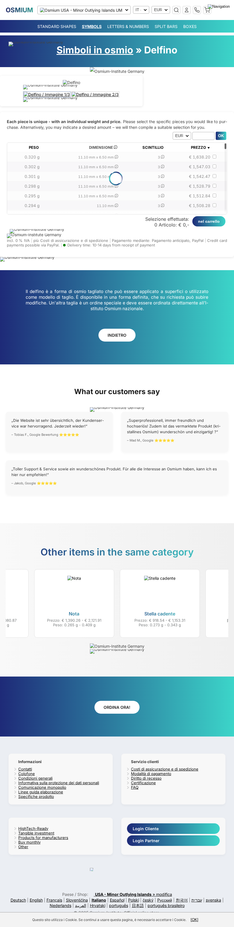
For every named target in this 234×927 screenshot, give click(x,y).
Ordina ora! (117, 707)
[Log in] (187, 10)
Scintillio (153, 147)
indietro (117, 335)
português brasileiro (166, 905)
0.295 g (32, 195)
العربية (80, 905)
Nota (74, 614)
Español (117, 900)
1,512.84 (199, 195)
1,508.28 (199, 205)
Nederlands (60, 905)
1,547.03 (199, 166)
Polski (133, 900)
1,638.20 (199, 156)
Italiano (99, 900)
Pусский (164, 900)
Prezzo (198, 147)
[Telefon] (197, 10)
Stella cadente (159, 614)
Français (54, 900)
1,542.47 (199, 176)
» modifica (133, 894)
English (36, 900)
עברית (196, 900)
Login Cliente (146, 828)
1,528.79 (199, 186)
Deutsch (18, 900)
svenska (213, 900)
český (148, 900)
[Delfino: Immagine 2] (95, 94)
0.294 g (32, 205)
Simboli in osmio (95, 50)
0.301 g (32, 176)
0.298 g (32, 186)
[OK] (194, 920)
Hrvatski (97, 905)
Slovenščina (77, 900)
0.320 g (32, 156)
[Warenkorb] (207, 10)
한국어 (182, 900)
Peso (34, 147)
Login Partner (146, 840)
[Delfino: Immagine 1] (47, 94)
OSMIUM (19, 10)
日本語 (138, 905)
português (118, 905)
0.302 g (32, 166)
